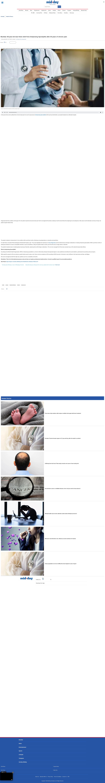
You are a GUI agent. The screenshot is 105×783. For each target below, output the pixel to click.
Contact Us (64, 776)
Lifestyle (54, 10)
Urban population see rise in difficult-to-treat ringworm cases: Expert (60, 563)
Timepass (69, 10)
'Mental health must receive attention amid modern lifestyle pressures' (61, 513)
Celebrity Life (43, 10)
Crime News (60, 12)
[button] (9, 3)
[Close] (13, 772)
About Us (37, 776)
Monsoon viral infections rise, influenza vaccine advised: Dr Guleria (60, 538)
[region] (52, 26)
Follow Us (13, 42)
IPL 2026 (32, 12)
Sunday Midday (23, 762)
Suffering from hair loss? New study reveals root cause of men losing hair (62, 463)
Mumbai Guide (84, 10)
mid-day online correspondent (21, 39)
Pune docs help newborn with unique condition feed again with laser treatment (63, 413)
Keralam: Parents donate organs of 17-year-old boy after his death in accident (63, 438)
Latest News (21, 10)
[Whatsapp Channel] (9, 44)
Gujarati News (56, 766)
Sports (49, 10)
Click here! (57, 264)
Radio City (55, 770)
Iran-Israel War (39, 12)
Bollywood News (52, 12)
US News (45, 12)
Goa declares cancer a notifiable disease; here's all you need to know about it (62, 488)
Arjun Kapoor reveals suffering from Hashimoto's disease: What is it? (22, 261)
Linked (8, 42)
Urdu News (3, 770)
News (31, 10)
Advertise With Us (43, 776)
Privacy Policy (50, 776)
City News (66, 12)
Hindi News (3, 766)
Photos (59, 10)
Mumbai (26, 10)
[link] (3, 772)
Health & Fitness (9, 16)
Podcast (63, 10)
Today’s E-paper (52, 4)
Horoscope (72, 12)
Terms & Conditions (57, 776)
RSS (68, 776)
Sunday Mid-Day (76, 10)
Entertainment (36, 10)
